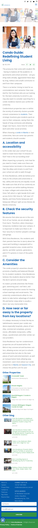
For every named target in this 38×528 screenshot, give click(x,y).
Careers (3, 485)
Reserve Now (5, 497)
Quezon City (26, 365)
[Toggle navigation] (36, 4)
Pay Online (4, 494)
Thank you (4, 492)
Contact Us (4, 490)
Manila (15, 365)
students (24, 114)
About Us (4, 482)
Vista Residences (16, 522)
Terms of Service (16, 524)
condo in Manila (22, 132)
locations (22, 316)
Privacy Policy (5, 487)
